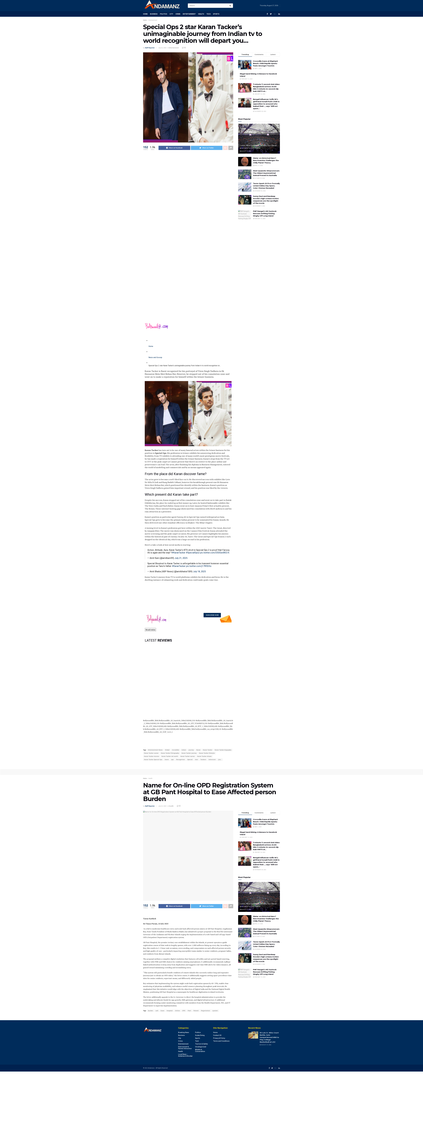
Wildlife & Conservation (200, 1050)
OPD (183, 1010)
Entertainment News (155, 750)
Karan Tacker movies (151, 756)
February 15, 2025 (259, 218)
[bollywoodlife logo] (156, 619)
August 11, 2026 (246, 151)
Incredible (175, 750)
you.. (220, 759)
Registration (205, 1010)
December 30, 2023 (260, 191)
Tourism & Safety (201, 1044)
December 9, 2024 (259, 206)
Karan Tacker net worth (170, 756)
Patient (196, 1010)
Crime (177, 14)
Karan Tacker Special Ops (153, 759)
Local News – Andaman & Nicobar (185, 1055)
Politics (163, 14)
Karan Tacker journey (189, 753)
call (157, 1010)
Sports (216, 14)
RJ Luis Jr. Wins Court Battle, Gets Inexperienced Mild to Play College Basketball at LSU (269, 1037)
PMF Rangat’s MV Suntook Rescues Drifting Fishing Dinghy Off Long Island (264, 213)
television (212, 759)
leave (167, 759)
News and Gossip (155, 357)
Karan (198, 750)
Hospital (170, 1010)
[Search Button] (230, 5)
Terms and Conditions (221, 1041)
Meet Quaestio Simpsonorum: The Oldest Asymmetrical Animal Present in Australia (266, 173)
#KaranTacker (178, 552)
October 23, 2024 (259, 178)
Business (154, 14)
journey (191, 750)
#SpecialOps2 (192, 552)
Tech (208, 14)
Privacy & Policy (219, 1038)
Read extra (150, 629)
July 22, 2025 (162, 48)
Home (145, 14)
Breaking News (183, 1032)
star (196, 759)
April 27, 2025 (258, 165)
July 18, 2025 (199, 571)
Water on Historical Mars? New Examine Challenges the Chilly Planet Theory (266, 160)
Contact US (217, 1035)
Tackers (203, 759)
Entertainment (189, 14)
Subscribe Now (212, 615)
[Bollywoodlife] (156, 326)
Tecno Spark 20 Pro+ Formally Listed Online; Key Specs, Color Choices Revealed (266, 185)
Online (177, 1010)
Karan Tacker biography (223, 750)
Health (201, 14)
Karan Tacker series (188, 756)
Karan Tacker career (151, 753)
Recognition (180, 759)
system (215, 1010)
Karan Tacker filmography (170, 753)
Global (167, 750)
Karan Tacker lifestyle (207, 753)
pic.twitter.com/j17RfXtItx (198, 566)
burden (150, 1010)
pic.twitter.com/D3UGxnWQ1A (214, 552)
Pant (189, 1010)
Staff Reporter (150, 48)
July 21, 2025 (181, 558)
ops (172, 759)
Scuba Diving (200, 1035)
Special (190, 759)
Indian (184, 750)
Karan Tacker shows (204, 756)
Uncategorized (200, 1047)
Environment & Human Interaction (185, 1047)
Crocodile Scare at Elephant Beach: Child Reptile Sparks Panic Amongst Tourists (265, 63)
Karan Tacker (207, 750)
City (171, 14)
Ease (162, 1010)
